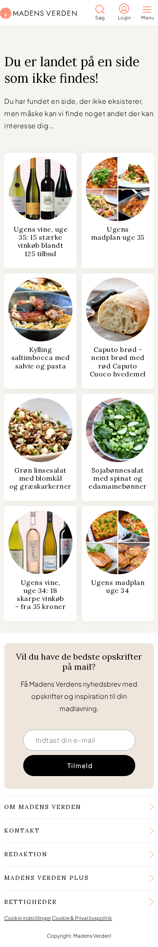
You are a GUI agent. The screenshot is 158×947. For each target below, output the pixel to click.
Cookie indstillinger (27, 918)
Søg (100, 17)
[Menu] (149, 10)
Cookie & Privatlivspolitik (82, 918)
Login (124, 17)
